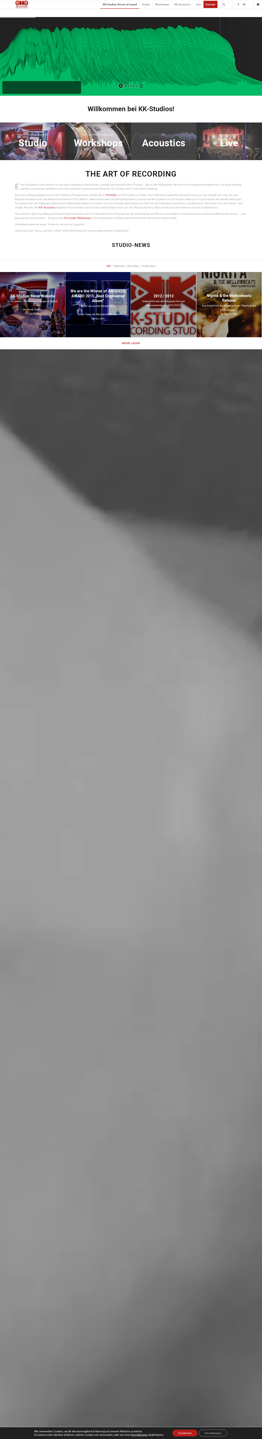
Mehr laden (131, 343)
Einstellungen (213, 1433)
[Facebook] (238, 4)
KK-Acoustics (47, 207)
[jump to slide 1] (125, 86)
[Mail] (244, 4)
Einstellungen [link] (139, 1434)
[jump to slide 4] (133, 86)
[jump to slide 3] (131, 86)
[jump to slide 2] (128, 86)
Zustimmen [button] (185, 1433)
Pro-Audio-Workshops (77, 218)
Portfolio (111, 195)
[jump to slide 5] (136, 86)
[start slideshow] (120, 85)
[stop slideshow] (141, 85)
